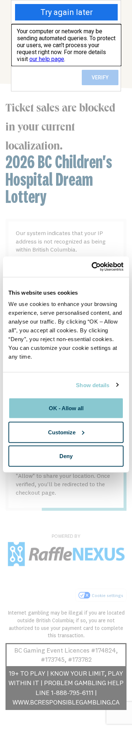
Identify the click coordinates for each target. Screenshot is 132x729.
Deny (66, 456)
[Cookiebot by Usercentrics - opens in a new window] (93, 267)
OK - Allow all (66, 408)
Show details (92, 385)
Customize (62, 432)
